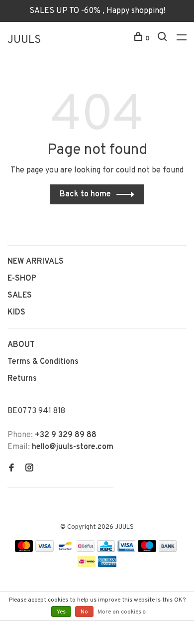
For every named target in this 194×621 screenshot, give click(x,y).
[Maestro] (147, 550)
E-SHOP (21, 279)
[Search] (163, 38)
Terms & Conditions (43, 362)
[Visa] (44, 550)
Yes (61, 612)
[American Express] (107, 565)
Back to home (85, 194)
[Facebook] (11, 469)
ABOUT (21, 345)
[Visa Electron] (126, 550)
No (84, 612)
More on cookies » (121, 612)
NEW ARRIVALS (35, 262)
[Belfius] (86, 550)
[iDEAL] (87, 565)
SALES (19, 296)
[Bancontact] (65, 550)
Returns (22, 379)
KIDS (16, 312)
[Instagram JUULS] (29, 469)
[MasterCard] (24, 550)
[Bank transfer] (168, 550)
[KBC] (106, 550)
